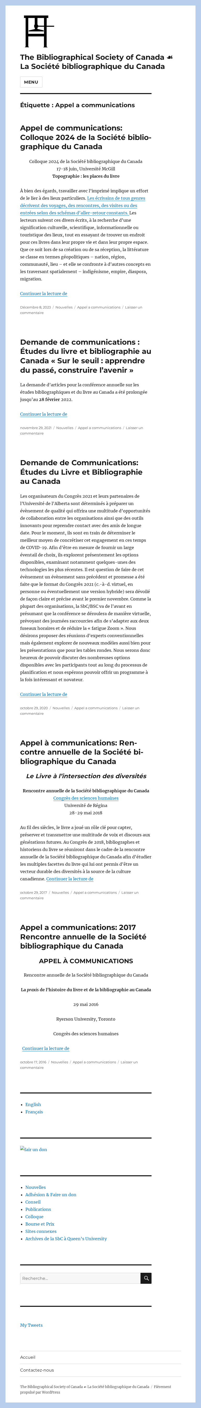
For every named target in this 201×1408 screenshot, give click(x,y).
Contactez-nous (37, 1370)
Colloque (34, 1216)
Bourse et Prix (39, 1224)
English (33, 1104)
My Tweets (31, 1325)
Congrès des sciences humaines (86, 798)
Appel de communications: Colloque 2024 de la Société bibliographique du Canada (86, 137)
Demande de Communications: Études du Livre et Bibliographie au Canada (81, 472)
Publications (38, 1209)
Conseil (33, 1202)
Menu (31, 82)
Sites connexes (41, 1231)
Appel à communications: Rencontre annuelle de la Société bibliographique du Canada (81, 752)
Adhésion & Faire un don (50, 1194)
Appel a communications (98, 307)
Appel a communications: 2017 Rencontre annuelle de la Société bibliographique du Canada (83, 936)
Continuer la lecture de (43, 293)
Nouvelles (63, 307)
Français (34, 1111)
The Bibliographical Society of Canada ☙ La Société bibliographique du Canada (96, 62)
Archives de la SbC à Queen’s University (66, 1238)
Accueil (27, 1357)
